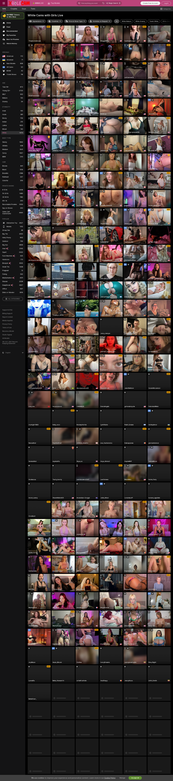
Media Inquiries (7, 320)
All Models (6, 338)
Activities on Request (100, 21)
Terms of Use (7, 327)
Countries (55, 21)
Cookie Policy (109, 778)
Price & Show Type (75, 21)
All (117, 21)
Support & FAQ (7, 310)
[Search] (103, 3)
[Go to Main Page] (19, 3)
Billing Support (7, 313)
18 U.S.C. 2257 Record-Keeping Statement (10, 342)
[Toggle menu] (4, 3)
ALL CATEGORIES (14, 299)
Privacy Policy (7, 324)
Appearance (37, 21)
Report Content (7, 317)
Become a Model (8, 331)
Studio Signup (7, 335)
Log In (166, 3)
